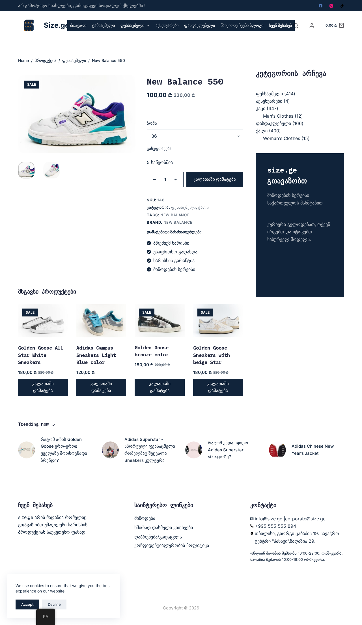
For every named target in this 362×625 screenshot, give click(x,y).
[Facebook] (320, 6)
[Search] (295, 25)
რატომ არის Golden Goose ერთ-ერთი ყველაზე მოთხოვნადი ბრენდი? (64, 450)
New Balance (178, 222)
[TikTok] (342, 6)
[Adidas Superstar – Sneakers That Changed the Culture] (110, 449)
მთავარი (78, 25)
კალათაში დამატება (214, 179)
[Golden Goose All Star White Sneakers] (43, 321)
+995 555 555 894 (275, 526)
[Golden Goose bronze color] (159, 320)
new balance (174, 215)
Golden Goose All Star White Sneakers (40, 355)
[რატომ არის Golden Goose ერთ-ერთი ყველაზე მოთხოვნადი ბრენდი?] (26, 449)
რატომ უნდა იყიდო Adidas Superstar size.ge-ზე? (228, 450)
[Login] (311, 25)
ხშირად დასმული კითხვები (163, 527)
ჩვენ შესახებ (280, 25)
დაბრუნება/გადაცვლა (158, 537)
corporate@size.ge (305, 518)
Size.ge (56, 25)
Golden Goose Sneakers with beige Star (211, 355)
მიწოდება (144, 518)
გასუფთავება (159, 148)
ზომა (152, 123)
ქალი (203, 207)
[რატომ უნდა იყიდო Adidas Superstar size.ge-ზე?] (193, 449)
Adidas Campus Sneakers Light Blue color (96, 355)
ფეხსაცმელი (132, 25)
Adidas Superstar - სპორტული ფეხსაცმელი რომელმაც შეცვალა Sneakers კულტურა (149, 450)
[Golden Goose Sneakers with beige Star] (218, 321)
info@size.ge (268, 518)
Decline (54, 604)
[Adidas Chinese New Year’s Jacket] (277, 449)
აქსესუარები (167, 25)
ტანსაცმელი (103, 25)
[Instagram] (331, 6)
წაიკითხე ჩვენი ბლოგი (242, 25)
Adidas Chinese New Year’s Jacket (313, 449)
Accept (27, 604)
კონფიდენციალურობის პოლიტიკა (171, 545)
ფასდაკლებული (199, 25)
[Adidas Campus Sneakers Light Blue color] (101, 321)
